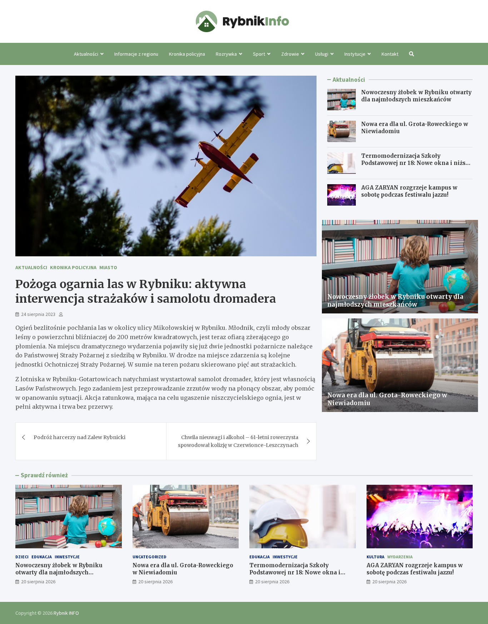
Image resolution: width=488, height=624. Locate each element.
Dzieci (22, 556)
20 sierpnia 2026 (38, 581)
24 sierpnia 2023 (38, 314)
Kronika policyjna (187, 54)
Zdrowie (290, 54)
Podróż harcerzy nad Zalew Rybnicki (79, 437)
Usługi (321, 54)
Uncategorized (149, 556)
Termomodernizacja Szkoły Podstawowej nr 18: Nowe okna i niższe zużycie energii (416, 162)
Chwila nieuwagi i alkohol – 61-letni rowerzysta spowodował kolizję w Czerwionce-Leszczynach (238, 441)
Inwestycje (67, 556)
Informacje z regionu (136, 54)
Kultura (375, 556)
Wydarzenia (400, 556)
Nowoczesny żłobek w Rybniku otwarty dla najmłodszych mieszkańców (416, 96)
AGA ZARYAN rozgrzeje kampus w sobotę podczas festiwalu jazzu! (409, 191)
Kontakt (390, 54)
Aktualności (86, 54)
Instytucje (354, 54)
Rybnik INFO (66, 613)
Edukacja (41, 556)
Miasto (108, 267)
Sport (259, 54)
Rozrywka (226, 54)
